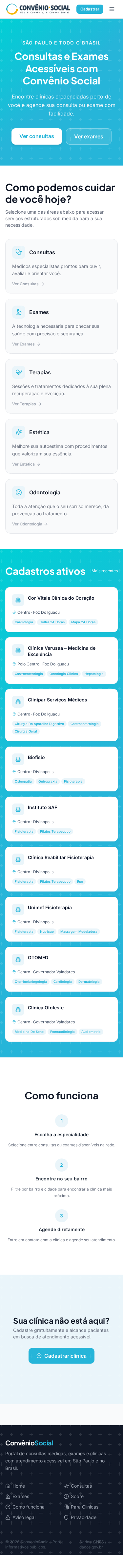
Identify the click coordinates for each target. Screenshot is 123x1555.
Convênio (29, 1443)
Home (18, 1486)
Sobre (77, 1496)
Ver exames (88, 136)
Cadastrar (89, 9)
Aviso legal (23, 1517)
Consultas (81, 1486)
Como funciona (28, 1507)
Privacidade (83, 1517)
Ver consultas (36, 136)
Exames (20, 1496)
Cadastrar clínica (65, 1355)
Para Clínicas (84, 1507)
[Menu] (112, 9)
